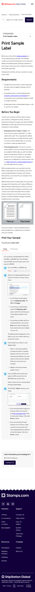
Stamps (4, 14)
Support (19, 509)
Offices (4, 515)
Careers (18, 548)
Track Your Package (19, 535)
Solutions (4, 509)
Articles (4, 561)
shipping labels (22, 56)
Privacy (9, 586)
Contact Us (10, 463)
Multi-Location (4, 523)
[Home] (14, 4)
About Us (19, 551)
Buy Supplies (5, 528)
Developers (5, 548)
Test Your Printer (26, 14)
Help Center (20, 518)
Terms (4, 586)
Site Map (14, 585)
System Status (18, 529)
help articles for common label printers (19, 162)
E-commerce (6, 518)
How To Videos (19, 523)
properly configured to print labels (15, 96)
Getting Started (14, 14)
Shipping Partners (4, 552)
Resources (5, 542)
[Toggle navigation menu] (32, 4)
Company (19, 542)
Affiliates (4, 557)
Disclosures (20, 586)
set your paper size (19, 413)
